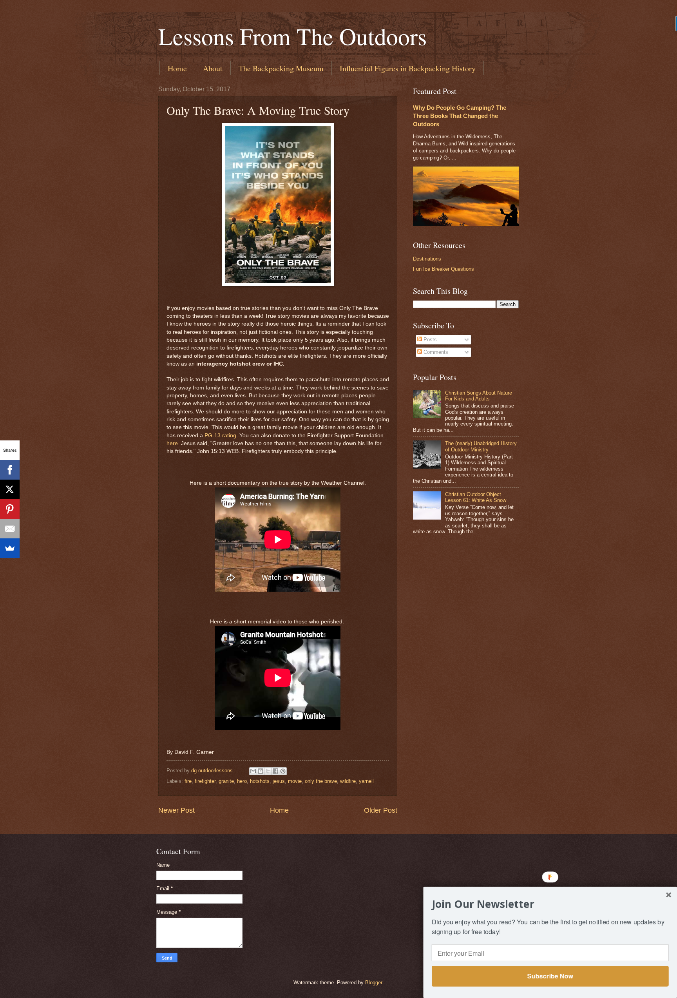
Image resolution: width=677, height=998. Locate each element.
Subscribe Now (550, 975)
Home (177, 68)
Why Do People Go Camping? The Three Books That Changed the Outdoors (459, 115)
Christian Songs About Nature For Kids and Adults (478, 396)
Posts (429, 339)
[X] (10, 489)
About (213, 68)
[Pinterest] (10, 509)
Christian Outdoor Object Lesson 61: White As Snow (475, 497)
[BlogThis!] (260, 771)
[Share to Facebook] (275, 771)
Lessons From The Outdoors (292, 36)
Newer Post (176, 810)
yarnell (366, 781)
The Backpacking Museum (281, 68)
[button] (550, 904)
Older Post (380, 810)
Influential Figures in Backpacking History (408, 68)
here (172, 443)
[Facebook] (10, 470)
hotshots (260, 781)
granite (226, 781)
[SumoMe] (10, 548)
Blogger (373, 982)
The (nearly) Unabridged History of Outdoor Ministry (481, 446)
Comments (435, 352)
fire (188, 781)
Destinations (427, 259)
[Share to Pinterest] (283, 771)
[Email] (10, 528)
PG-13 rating (220, 435)
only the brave (321, 781)
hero (242, 781)
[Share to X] (268, 771)
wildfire (348, 781)
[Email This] (253, 771)
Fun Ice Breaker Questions (443, 269)
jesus (279, 781)
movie (295, 781)
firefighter (205, 781)
